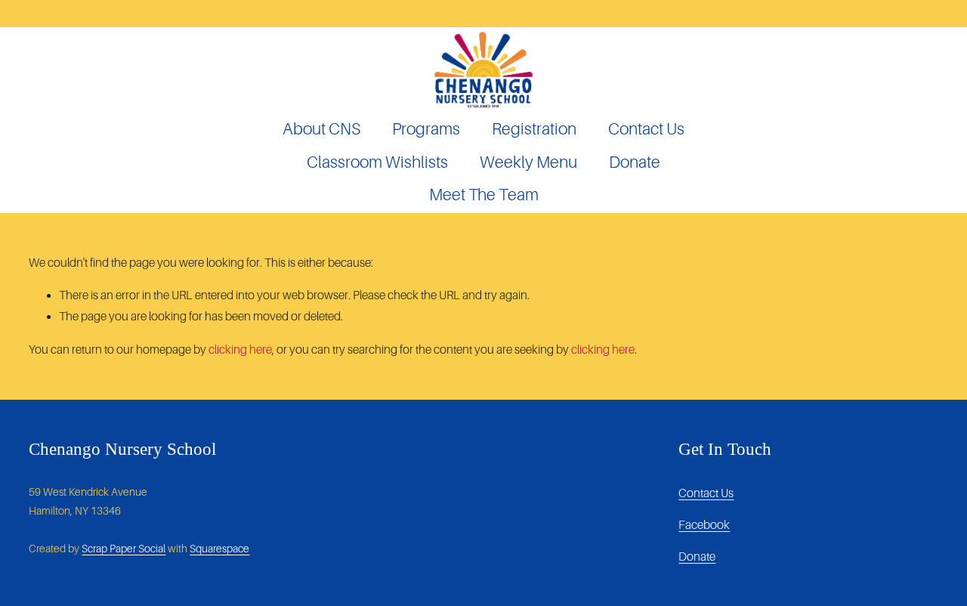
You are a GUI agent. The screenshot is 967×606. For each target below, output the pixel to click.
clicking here (240, 349)
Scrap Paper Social (123, 549)
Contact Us (646, 129)
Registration (534, 129)
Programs (426, 129)
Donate (634, 162)
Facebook (704, 524)
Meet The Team (484, 195)
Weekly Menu (528, 162)
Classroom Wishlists (377, 162)
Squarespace (219, 549)
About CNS (321, 129)
